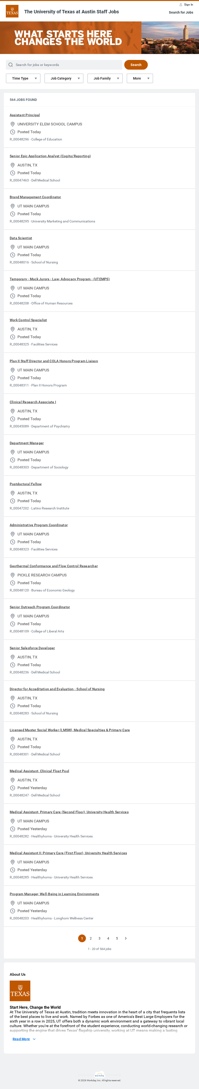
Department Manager (27, 443)
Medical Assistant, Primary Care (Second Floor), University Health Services (69, 812)
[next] (126, 938)
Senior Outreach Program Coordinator (40, 607)
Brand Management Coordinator (35, 197)
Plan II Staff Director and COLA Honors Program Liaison (54, 361)
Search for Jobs (181, 12)
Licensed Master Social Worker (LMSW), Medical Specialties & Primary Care (70, 730)
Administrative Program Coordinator (39, 525)
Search (136, 65)
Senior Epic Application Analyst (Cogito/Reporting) (50, 156)
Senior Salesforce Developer (32, 648)
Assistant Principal (25, 115)
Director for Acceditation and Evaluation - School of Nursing (57, 689)
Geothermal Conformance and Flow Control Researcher (54, 566)
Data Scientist (21, 238)
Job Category (61, 78)
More (137, 78)
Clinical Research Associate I (33, 402)
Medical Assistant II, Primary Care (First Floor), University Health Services (68, 853)
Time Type (20, 78)
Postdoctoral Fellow (26, 484)
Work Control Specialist (28, 320)
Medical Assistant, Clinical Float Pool (39, 771)
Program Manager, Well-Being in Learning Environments (54, 894)
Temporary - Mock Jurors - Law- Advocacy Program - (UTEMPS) (60, 279)
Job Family (102, 78)
